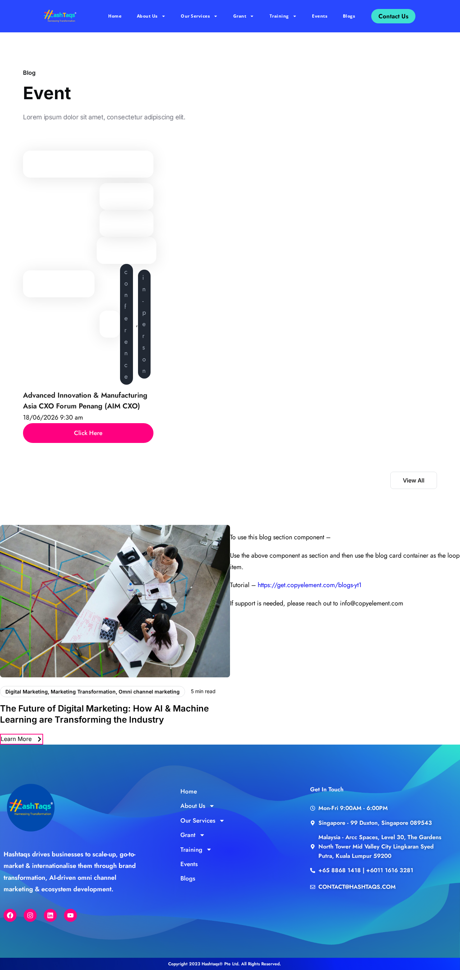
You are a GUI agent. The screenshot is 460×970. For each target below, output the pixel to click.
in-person (144, 324)
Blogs (349, 16)
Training (279, 16)
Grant (240, 16)
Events (319, 16)
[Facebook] (10, 915)
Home (114, 16)
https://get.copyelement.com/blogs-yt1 (310, 585)
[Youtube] (70, 915)
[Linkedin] (50, 915)
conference (126, 324)
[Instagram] (30, 915)
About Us (147, 16)
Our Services (195, 16)
